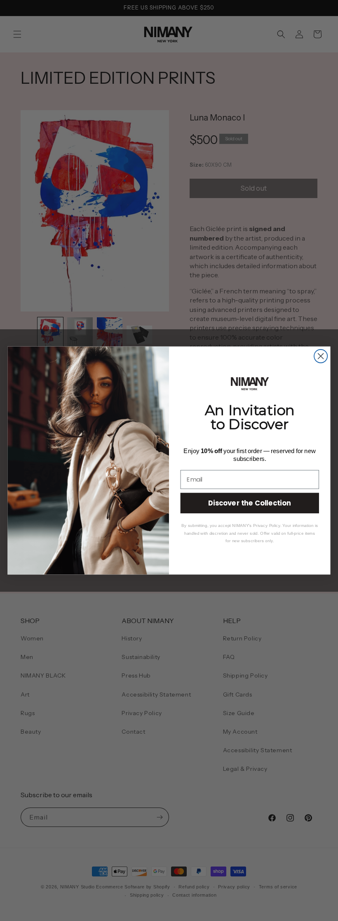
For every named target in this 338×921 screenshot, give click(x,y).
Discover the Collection (249, 503)
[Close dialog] (320, 356)
